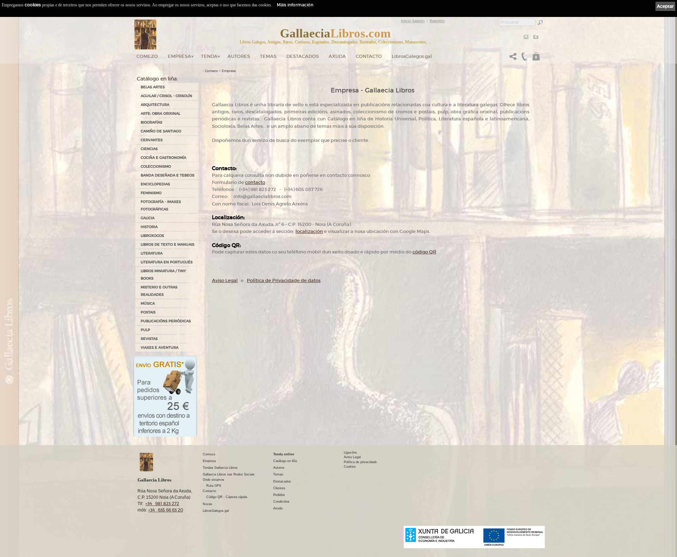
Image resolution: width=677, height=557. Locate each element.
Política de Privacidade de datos (284, 280)
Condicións (281, 501)
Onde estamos (213, 479)
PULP (145, 330)
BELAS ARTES (153, 87)
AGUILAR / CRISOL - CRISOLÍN (166, 96)
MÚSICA (148, 303)
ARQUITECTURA (155, 104)
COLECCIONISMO (156, 166)
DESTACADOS (302, 56)
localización (309, 231)
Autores (238, 56)
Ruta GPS (213, 485)
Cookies (350, 466)
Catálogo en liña (285, 461)
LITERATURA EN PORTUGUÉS (167, 262)
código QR (424, 252)
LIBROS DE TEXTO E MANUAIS (167, 244)
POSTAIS (148, 312)
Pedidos (279, 495)
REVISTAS (149, 338)
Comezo (147, 56)
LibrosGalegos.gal (412, 56)
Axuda (337, 56)
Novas (207, 504)
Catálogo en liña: (157, 79)
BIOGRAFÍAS (151, 122)
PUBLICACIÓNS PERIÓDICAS (166, 321)
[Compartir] (513, 58)
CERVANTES (152, 140)
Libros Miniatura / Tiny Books (163, 275)
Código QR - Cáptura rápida (226, 497)
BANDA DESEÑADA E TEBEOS (167, 175)
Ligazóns (350, 452)
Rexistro (437, 20)
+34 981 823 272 (162, 503)
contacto (255, 182)
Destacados (282, 481)
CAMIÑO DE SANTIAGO (161, 131)
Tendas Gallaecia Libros (220, 467)
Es (535, 37)
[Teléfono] (523, 58)
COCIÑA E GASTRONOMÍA (163, 157)
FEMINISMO (151, 193)
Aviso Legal (225, 280)
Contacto (369, 56)
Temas (268, 56)
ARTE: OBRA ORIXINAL (160, 113)
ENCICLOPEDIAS (155, 184)
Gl (526, 37)
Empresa (179, 56)
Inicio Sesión (413, 20)
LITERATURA (152, 253)
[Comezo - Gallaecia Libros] (145, 34)
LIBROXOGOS (152, 235)
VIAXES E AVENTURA (159, 347)
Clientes (279, 488)
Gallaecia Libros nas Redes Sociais (229, 474)
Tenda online (283, 454)
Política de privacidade (360, 462)
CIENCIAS (149, 148)
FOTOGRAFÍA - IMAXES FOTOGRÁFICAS (161, 205)
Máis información (295, 4)
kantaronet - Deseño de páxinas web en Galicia (506, 553)
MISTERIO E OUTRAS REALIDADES (159, 291)
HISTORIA (149, 226)
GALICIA (147, 218)
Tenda (209, 56)
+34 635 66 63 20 (165, 510)
